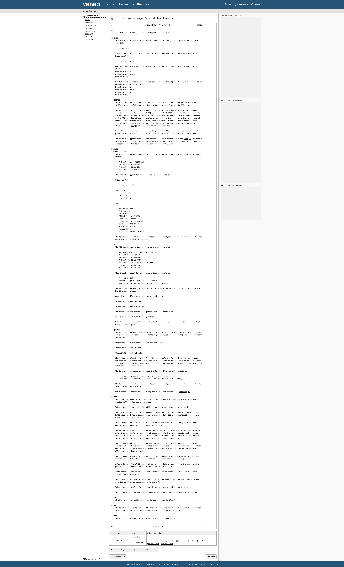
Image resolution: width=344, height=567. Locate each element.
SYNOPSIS (89, 23)
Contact (144, 4)
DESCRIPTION (91, 25)
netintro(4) (146, 500)
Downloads (127, 4)
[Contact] (208, 564)
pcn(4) (162, 118)
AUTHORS (89, 40)
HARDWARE (90, 28)
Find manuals (118, 557)
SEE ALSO (89, 34)
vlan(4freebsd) (167, 544)
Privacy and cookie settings (194, 564)
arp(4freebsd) (153, 541)
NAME (87, 20)
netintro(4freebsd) (198, 541)
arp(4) (126, 500)
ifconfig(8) (192, 237)
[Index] (91, 4)
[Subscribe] (214, 564)
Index (112, 4)
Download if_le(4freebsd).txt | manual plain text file (134, 550)
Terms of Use (175, 564)
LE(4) (113, 25)
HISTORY (88, 37)
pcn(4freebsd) (153, 544)
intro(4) (135, 500)
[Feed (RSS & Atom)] (211, 564)
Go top (212, 557)
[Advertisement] (241, 57)
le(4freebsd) (183, 541)
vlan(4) (187, 139)
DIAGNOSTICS (90, 31)
